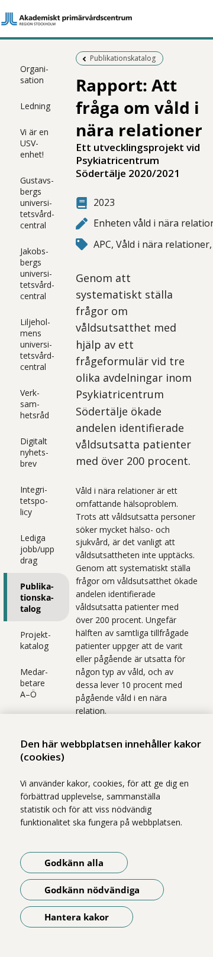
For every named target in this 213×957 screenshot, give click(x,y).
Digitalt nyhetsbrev (34, 452)
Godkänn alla (74, 862)
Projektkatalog (35, 640)
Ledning (35, 106)
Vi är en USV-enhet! (34, 143)
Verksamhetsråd (34, 404)
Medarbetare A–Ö (34, 683)
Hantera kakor (76, 917)
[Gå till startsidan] (106, 19)
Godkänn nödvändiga (92, 890)
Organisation (34, 74)
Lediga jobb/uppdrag (37, 549)
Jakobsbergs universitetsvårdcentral (37, 273)
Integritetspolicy (34, 500)
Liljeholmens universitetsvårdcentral (37, 344)
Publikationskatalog (37, 597)
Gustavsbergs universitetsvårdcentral (37, 203)
